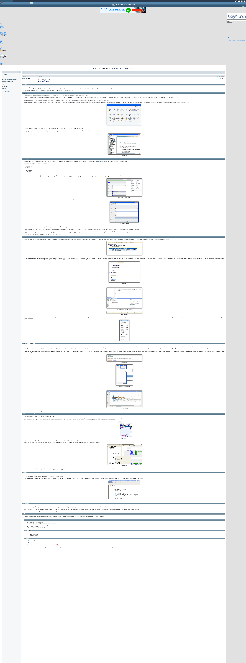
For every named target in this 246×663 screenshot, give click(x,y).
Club (58, 1)
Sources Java (127, 6)
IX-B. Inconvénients (7, 91)
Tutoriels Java (111, 6)
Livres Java (116, 6)
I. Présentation (4, 74)
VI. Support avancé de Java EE (7, 83)
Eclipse (129, 4)
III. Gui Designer (5, 77)
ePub (40, 81)
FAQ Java (106, 6)
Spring (122, 4)
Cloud (19, 2)
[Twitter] (220, 78)
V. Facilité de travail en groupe (7, 81)
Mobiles (56, 2)
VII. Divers (4, 84)
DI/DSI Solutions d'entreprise (12, 2)
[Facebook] (221, 78)
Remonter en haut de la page (232, 391)
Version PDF (41, 79)
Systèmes (60, 2)
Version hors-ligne (48, 79)
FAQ (27, 1)
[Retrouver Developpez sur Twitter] (243, 6)
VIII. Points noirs (5, 86)
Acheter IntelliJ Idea (32, 540)
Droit (54, 1)
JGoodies (105, 161)
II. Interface (4, 76)
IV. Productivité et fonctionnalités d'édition (9, 79)
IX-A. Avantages (6, 90)
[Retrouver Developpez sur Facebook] (244, 6)
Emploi (45, 1)
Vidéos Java (121, 6)
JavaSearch (141, 6)
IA (21, 2)
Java (32, 2)
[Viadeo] (218, 78)
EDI (39, 2)
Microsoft (28, 2)
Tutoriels (22, 1)
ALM (24, 2)
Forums (17, 1)
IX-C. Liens (5, 92)
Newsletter (40, 1)
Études (50, 1)
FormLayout (99, 161)
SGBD (49, 2)
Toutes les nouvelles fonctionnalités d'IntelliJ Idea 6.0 (38, 542)
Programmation (43, 2)
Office (52, 2)
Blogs (30, 1)
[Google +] (222, 78)
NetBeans (133, 4)
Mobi (48, 81)
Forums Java (101, 6)
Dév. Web (35, 2)
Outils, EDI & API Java (134, 6)
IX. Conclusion (4, 88)
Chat (34, 1)
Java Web (117, 4)
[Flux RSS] (242, 6)
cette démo (59, 234)
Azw (43, 81)
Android (125, 4)
